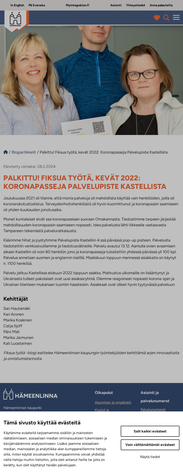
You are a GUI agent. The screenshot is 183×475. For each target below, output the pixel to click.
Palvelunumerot (153, 409)
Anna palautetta (161, 5)
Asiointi (116, 5)
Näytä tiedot (150, 457)
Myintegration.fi (77, 5)
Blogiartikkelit (24, 152)
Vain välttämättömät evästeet (150, 445)
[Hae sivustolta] (166, 18)
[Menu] (176, 17)
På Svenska (37, 5)
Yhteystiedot (135, 5)
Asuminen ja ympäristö (113, 402)
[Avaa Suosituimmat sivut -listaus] (157, 17)
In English (17, 5)
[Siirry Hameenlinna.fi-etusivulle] (5, 152)
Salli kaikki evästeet (150, 431)
